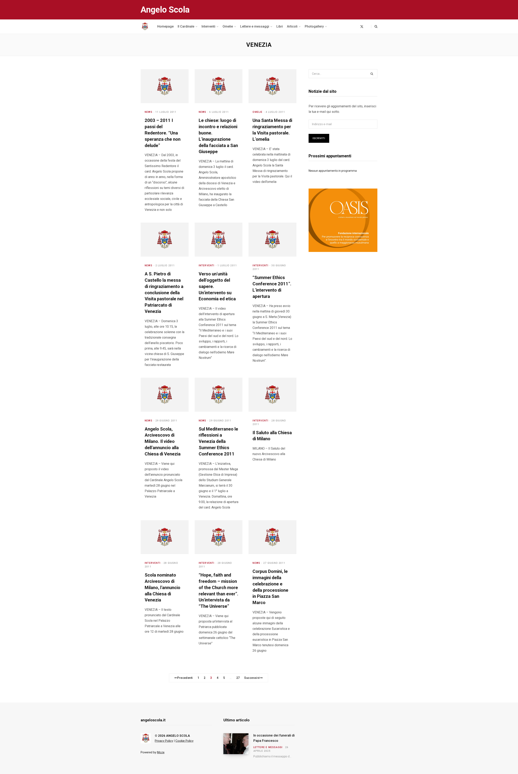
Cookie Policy (184, 741)
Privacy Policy (164, 741)
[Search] (374, 26)
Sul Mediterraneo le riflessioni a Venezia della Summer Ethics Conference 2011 (218, 441)
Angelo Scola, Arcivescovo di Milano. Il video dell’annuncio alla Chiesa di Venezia (162, 441)
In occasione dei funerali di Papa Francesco (274, 738)
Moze (161, 752)
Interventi (206, 265)
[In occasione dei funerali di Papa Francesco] (238, 745)
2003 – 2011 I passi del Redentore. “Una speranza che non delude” (162, 133)
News (148, 112)
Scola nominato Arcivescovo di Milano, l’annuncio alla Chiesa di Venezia (162, 587)
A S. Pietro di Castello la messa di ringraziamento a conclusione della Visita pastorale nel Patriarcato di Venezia (164, 292)
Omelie (257, 112)
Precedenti (185, 677)
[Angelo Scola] (145, 26)
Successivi (252, 677)
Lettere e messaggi (268, 747)
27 (238, 677)
